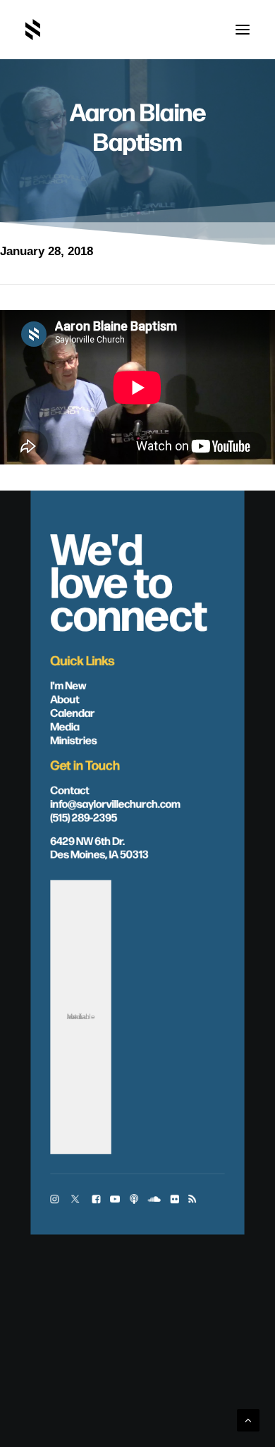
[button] (242, 29)
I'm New (68, 684)
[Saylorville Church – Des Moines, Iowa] (32, 29)
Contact (69, 789)
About (64, 698)
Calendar (72, 712)
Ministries (73, 739)
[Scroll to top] (248, 1419)
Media (64, 725)
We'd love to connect (128, 579)
